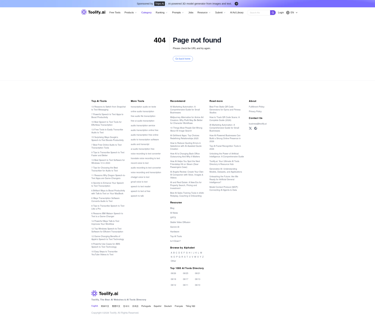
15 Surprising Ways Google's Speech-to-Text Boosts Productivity (107, 138)
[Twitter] (250, 128)
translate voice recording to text (145, 158)
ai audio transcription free (142, 148)
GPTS (173, 217)
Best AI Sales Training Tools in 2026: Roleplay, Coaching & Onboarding (187, 194)
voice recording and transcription (146, 172)
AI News (174, 212)
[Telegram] (255, 128)
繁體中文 (116, 306)
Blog (172, 208)
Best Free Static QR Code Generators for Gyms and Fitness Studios (225, 109)
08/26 (173, 273)
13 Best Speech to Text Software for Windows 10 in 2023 (108, 161)
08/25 (185, 273)
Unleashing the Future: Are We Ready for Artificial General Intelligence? (223, 179)
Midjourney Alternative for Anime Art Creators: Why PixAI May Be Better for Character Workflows (187, 120)
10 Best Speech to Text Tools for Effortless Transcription (106, 123)
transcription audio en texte (143, 106)
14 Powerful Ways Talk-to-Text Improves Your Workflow (105, 222)
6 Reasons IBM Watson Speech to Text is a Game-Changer (107, 215)
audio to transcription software (145, 139)
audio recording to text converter (146, 167)
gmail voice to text (139, 181)
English (94, 306)
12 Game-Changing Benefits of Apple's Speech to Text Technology (107, 238)
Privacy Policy (255, 111)
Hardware (174, 231)
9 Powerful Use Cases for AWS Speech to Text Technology (105, 245)
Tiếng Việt (190, 306)
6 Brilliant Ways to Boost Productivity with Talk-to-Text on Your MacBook (108, 192)
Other (173, 260)
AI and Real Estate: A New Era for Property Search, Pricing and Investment (186, 185)
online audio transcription (142, 111)
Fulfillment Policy (256, 106)
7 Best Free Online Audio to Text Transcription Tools (106, 146)
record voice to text (140, 162)
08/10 (197, 284)
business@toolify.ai (258, 123)
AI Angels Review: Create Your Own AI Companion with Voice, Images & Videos (186, 174)
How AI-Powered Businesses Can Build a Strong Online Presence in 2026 (225, 138)
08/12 (173, 284)
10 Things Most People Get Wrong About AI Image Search (186, 129)
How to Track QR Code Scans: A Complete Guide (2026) (224, 119)
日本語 (135, 306)
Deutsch (168, 306)
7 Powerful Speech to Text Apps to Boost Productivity (107, 116)
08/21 (197, 273)
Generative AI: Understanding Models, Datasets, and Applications (225, 170)
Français (179, 306)
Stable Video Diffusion (180, 222)
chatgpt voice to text (140, 176)
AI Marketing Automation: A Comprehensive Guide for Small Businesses (185, 109)
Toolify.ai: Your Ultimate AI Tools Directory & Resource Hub (224, 163)
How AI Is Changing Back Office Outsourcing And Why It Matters (185, 155)
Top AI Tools (176, 236)
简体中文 (105, 306)
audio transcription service (143, 125)
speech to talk (137, 195)
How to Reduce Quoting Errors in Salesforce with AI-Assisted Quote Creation (186, 145)
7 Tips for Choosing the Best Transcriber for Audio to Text (104, 169)
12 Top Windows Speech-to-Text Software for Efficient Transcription (107, 230)
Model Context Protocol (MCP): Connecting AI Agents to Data (223, 188)
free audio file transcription (143, 116)
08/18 (173, 279)
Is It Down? (175, 240)
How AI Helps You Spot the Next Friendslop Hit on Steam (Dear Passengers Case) (185, 164)
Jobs (190, 12)
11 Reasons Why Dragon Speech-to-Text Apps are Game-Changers (108, 177)
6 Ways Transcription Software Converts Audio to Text (105, 199)
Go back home (182, 58)
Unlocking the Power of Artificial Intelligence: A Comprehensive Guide (226, 155)
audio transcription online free (144, 130)
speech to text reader (141, 186)
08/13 (197, 279)
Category (146, 12)
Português (146, 306)
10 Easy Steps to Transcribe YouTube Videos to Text (104, 253)
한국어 (126, 306)
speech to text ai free (140, 191)
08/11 (185, 284)
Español (157, 306)
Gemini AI (174, 226)
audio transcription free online (144, 134)
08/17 (185, 279)
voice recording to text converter (146, 153)
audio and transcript (140, 144)
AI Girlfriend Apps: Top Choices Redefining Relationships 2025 (184, 137)
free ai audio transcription (142, 120)
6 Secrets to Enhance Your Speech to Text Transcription (107, 184)
